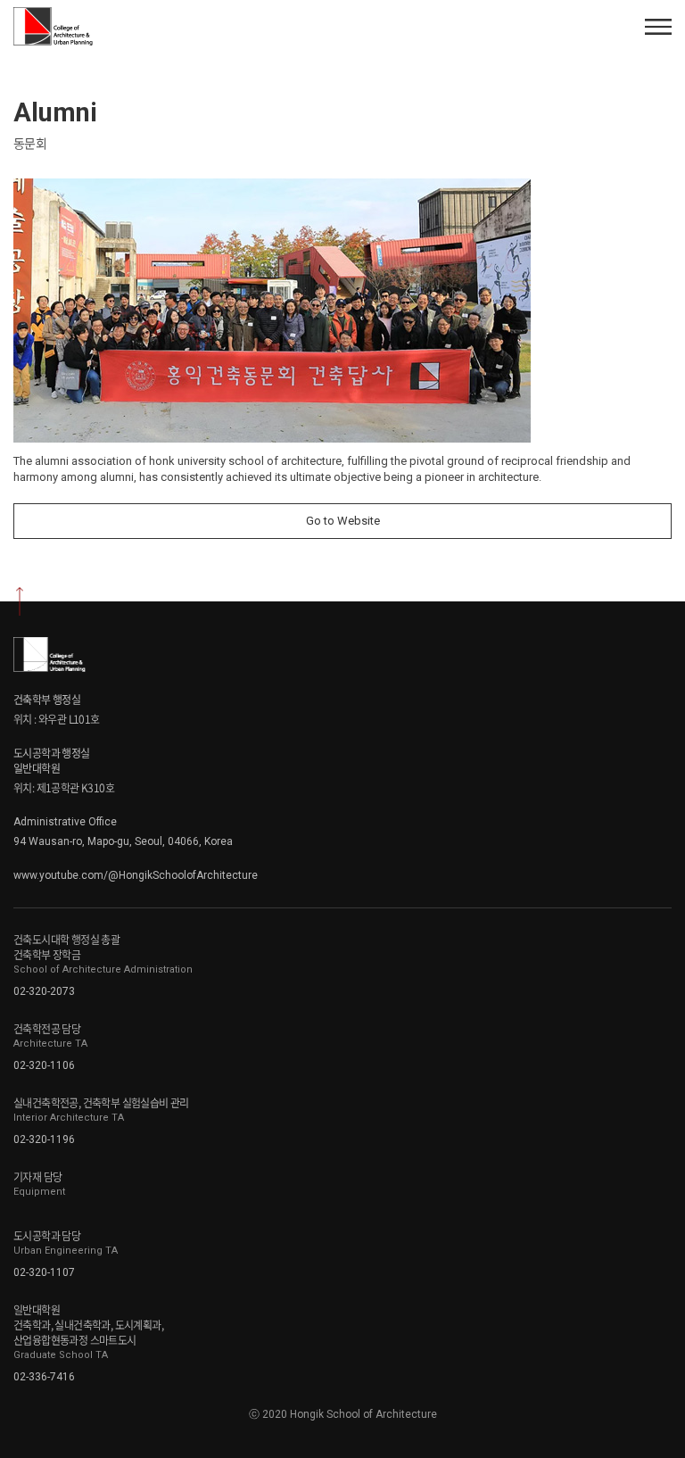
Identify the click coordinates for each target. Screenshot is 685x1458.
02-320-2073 (44, 991)
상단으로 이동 (19, 601)
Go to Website (343, 520)
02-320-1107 (44, 1272)
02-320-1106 (44, 1065)
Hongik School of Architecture (55, 26)
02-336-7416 (44, 1377)
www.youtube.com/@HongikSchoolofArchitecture (135, 875)
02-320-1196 (44, 1139)
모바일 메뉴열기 (658, 27)
